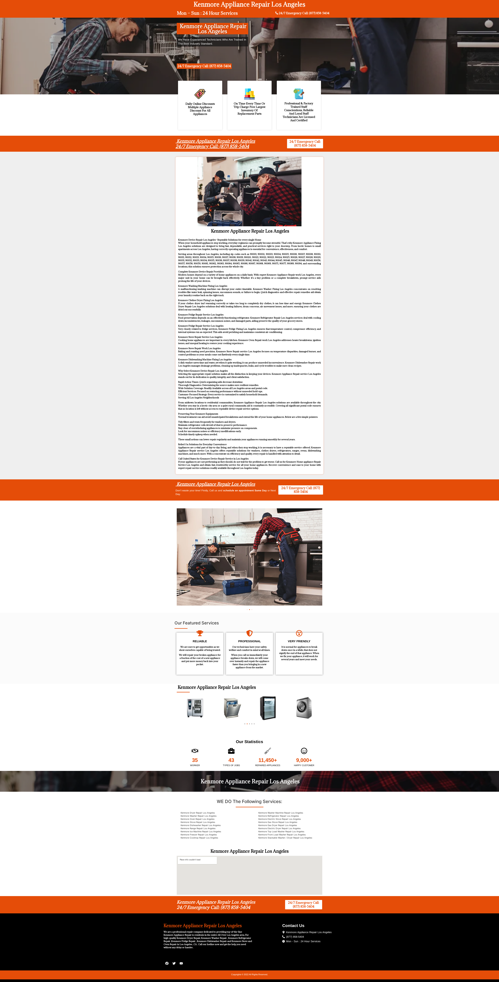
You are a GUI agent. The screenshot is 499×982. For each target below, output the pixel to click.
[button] (247, 609)
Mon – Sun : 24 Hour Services (207, 13)
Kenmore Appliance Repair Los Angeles (215, 484)
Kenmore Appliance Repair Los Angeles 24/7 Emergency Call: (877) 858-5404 (215, 143)
